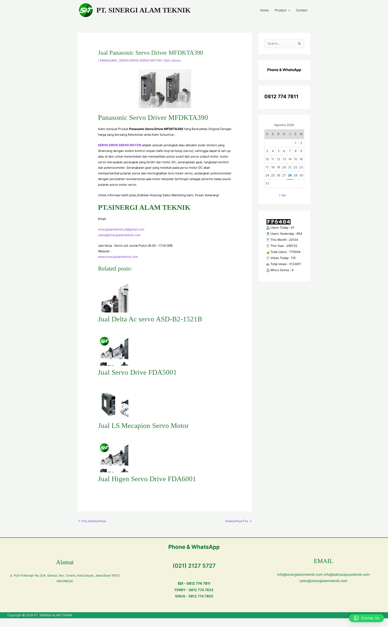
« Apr (282, 195)
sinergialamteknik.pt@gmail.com (121, 229)
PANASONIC (108, 60)
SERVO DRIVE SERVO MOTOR (140, 60)
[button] (288, 10)
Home (264, 10)
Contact (301, 10)
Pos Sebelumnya (92, 521)
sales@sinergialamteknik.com (119, 235)
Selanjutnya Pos (238, 521)
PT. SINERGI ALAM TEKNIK (143, 10)
